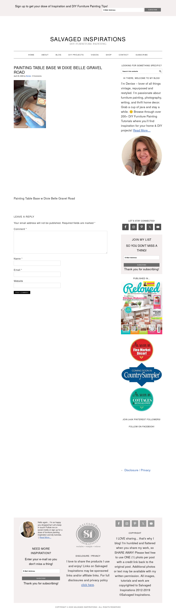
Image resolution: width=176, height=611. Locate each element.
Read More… (142, 130)
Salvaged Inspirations (88, 39)
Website (18, 281)
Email (18, 269)
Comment (20, 229)
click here (87, 585)
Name (18, 258)
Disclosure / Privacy (137, 470)
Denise (28, 76)
